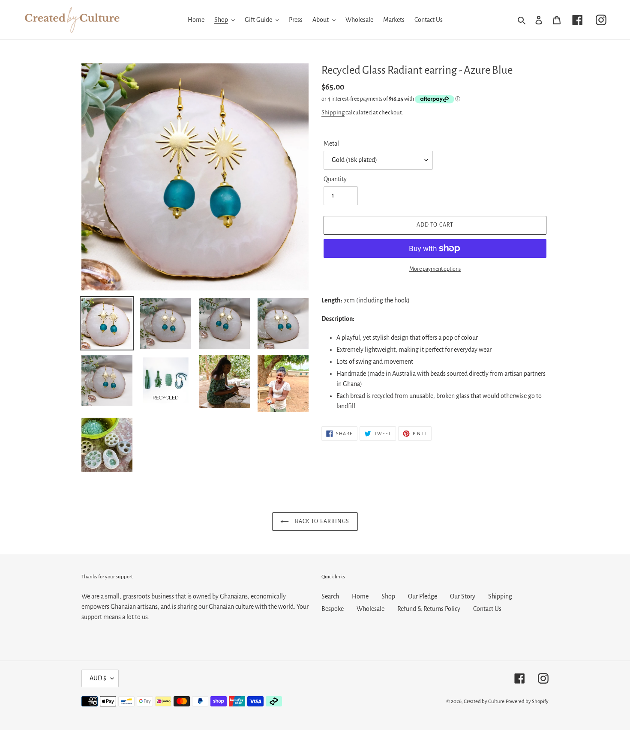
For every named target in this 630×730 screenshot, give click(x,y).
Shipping (333, 112)
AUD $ (98, 678)
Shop (388, 596)
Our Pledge (422, 596)
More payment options (435, 269)
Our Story (462, 596)
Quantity (335, 179)
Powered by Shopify (527, 701)
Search (330, 596)
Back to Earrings (321, 521)
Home (360, 596)
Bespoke (332, 608)
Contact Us (487, 608)
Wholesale (370, 608)
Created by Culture (484, 701)
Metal (331, 143)
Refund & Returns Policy (428, 608)
